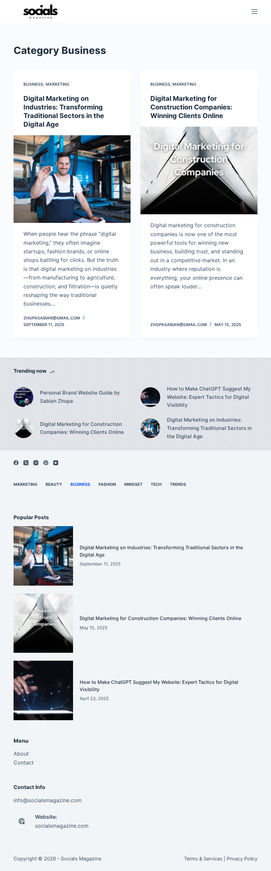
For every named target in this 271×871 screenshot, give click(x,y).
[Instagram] (35, 462)
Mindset (133, 484)
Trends (178, 484)
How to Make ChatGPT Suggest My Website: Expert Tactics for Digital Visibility (209, 397)
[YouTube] (55, 462)
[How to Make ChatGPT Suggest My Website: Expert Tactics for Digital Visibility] (150, 397)
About (21, 753)
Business (33, 84)
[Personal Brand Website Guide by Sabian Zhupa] (23, 397)
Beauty (54, 484)
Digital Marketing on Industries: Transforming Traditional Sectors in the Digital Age (209, 428)
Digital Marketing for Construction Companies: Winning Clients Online (191, 107)
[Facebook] (16, 462)
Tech (156, 484)
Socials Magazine (81, 858)
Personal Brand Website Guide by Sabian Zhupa (80, 397)
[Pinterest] (45, 462)
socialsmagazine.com (62, 825)
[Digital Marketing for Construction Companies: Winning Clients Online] (198, 171)
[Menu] (254, 12)
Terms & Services (203, 858)
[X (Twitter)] (25, 462)
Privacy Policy (242, 858)
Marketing (57, 84)
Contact (24, 762)
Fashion (107, 484)
